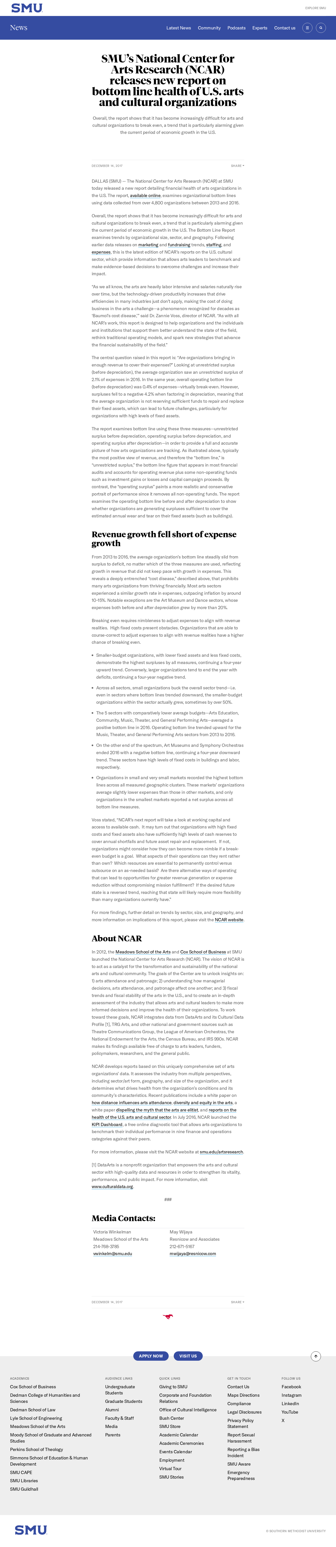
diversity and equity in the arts (202, 1102)
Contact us (285, 28)
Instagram (292, 1395)
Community (209, 28)
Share (236, 166)
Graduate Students (123, 1401)
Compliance (239, 1403)
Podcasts (236, 28)
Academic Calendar (178, 1435)
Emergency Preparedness (241, 1475)
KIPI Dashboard (107, 1124)
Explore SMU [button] (315, 8)
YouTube (290, 1412)
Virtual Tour (170, 1468)
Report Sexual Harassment (241, 1438)
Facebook (291, 1386)
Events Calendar (175, 1451)
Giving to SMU (173, 1386)
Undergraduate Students (120, 1390)
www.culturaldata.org (112, 1186)
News (18, 27)
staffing (213, 244)
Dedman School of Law (32, 1409)
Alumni (112, 1409)
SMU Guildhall (24, 1489)
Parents (112, 1435)
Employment (171, 1460)
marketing (148, 244)
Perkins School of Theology (36, 1449)
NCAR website (229, 919)
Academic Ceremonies (181, 1443)
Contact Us (238, 1386)
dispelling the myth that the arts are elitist (157, 1110)
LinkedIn (290, 1403)
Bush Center (171, 1418)
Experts (259, 28)
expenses (101, 252)
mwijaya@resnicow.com (193, 1253)
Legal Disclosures (244, 1412)
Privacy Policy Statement (240, 1423)
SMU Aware (239, 1464)
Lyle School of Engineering (36, 1418)
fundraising (179, 244)
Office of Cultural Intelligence (187, 1409)
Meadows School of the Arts (143, 952)
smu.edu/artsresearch (221, 1152)
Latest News (178, 28)
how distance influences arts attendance (132, 1102)
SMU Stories (171, 1477)
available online (145, 195)
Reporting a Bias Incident (243, 1452)
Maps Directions (243, 1395)
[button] (316, 1356)
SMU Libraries (24, 1480)
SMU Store (170, 1426)
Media (111, 1426)
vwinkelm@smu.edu (112, 1253)
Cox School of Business (203, 952)
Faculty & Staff (119, 1418)
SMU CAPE (21, 1472)
